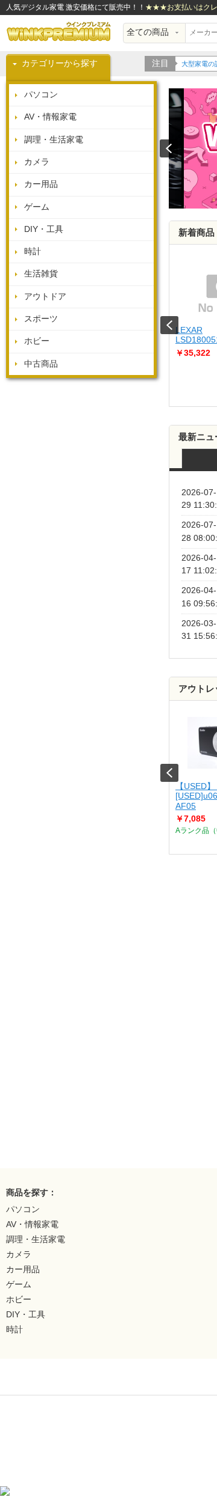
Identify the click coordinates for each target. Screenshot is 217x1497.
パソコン (41, 94)
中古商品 (41, 363)
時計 (32, 251)
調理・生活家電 (53, 139)
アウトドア (45, 296)
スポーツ (41, 318)
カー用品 (41, 184)
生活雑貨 (41, 273)
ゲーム (36, 207)
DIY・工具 (43, 229)
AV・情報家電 (50, 116)
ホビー (36, 341)
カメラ (36, 161)
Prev (169, 325)
